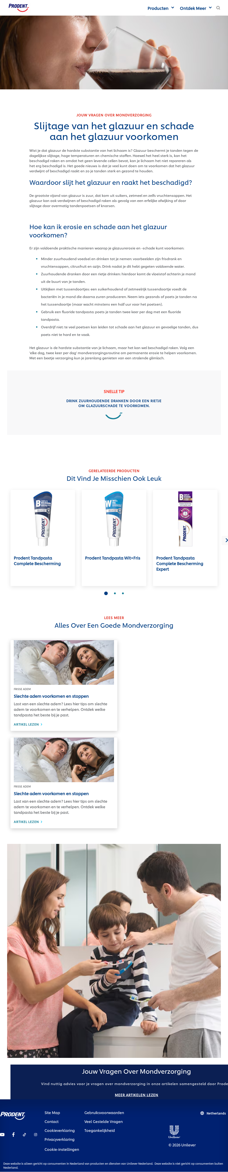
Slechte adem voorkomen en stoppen (51, 696)
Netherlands (216, 1113)
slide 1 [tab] (106, 593)
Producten (158, 8)
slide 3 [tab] (123, 593)
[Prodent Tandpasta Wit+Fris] (114, 519)
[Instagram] (35, 1134)
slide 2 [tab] (115, 593)
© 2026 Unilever (182, 1144)
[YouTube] (2, 1134)
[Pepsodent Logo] (19, 7)
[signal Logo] (12, 1114)
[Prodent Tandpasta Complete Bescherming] (43, 519)
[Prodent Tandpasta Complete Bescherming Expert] (185, 519)
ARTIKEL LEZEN (64, 724)
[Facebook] (13, 1134)
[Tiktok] (24, 1134)
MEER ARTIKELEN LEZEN (136, 1094)
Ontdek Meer (193, 8)
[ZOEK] (218, 8)
